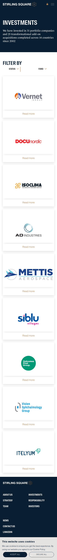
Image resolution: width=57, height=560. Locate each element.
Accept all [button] (15, 554)
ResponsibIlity (36, 500)
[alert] (28, 548)
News (6, 520)
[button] (52, 4)
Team (5, 506)
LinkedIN (7, 532)
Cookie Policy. (39, 550)
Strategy (8, 500)
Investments (35, 495)
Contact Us (9, 526)
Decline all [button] (41, 554)
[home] (19, 4)
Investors (33, 506)
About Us (7, 495)
